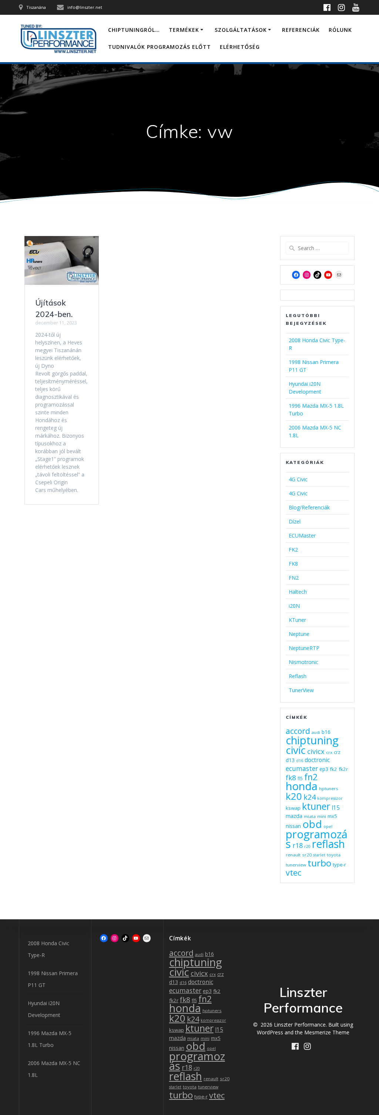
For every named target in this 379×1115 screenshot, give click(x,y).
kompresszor (330, 798)
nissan (293, 825)
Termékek (184, 29)
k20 (294, 796)
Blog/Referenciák (309, 507)
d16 (299, 760)
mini (321, 816)
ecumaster (302, 768)
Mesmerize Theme (326, 1032)
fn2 (311, 777)
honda (302, 786)
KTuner (297, 619)
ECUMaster (302, 535)
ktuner (316, 806)
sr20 (307, 855)
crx (329, 752)
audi (316, 732)
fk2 (333, 769)
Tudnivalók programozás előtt (159, 46)
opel (327, 826)
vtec (293, 872)
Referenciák (301, 29)
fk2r (343, 769)
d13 (290, 760)
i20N (294, 605)
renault (293, 855)
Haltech (298, 591)
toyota (334, 855)
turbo (319, 863)
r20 (307, 846)
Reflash (297, 676)
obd (312, 824)
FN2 (294, 577)
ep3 (323, 768)
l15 (336, 808)
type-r (339, 864)
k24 (309, 797)
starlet (319, 855)
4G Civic (298, 479)
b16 (326, 731)
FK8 (293, 563)
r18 (297, 845)
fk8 (291, 777)
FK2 (293, 549)
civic (296, 750)
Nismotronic (303, 662)
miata (310, 816)
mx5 (332, 816)
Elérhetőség (240, 46)
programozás (197, 1061)
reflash (328, 844)
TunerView (301, 690)
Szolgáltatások (241, 29)
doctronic (317, 760)
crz (337, 752)
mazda (294, 815)
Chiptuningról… (134, 29)
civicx (316, 751)
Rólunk (340, 29)
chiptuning (312, 740)
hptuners (328, 788)
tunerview (296, 865)
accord (298, 730)
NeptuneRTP (304, 647)
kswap (293, 808)
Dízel (295, 521)
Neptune (299, 633)
